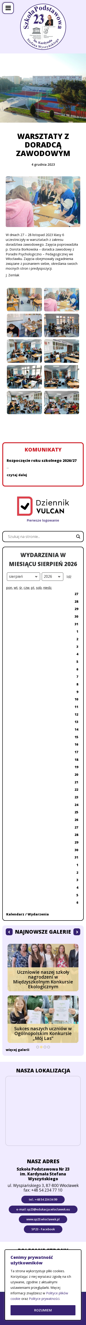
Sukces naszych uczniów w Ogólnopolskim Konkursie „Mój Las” (43, 1033)
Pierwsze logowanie (43, 520)
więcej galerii (17, 1050)
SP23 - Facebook (43, 1229)
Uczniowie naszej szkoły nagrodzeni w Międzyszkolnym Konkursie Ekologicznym (43, 979)
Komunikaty (43, 449)
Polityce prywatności (44, 1298)
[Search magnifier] (78, 536)
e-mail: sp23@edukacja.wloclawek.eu (43, 1209)
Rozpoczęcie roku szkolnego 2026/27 (42, 460)
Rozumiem (43, 1310)
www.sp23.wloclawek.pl (43, 1219)
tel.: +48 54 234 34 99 (43, 1199)
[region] (43, 1284)
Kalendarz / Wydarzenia (27, 914)
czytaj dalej (17, 475)
